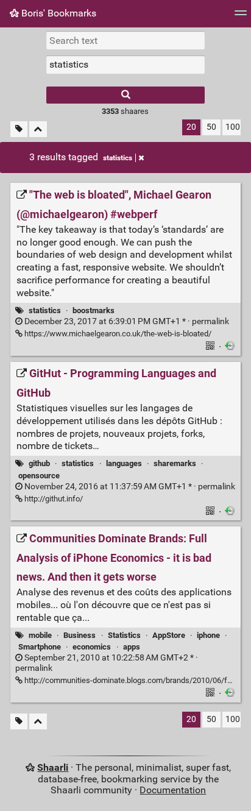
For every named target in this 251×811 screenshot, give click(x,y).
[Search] (125, 95)
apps (131, 646)
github (39, 463)
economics (91, 646)
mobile (40, 635)
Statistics (124, 635)
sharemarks (175, 463)
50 (211, 127)
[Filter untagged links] (18, 129)
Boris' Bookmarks (57, 13)
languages (124, 463)
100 (232, 127)
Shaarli (52, 767)
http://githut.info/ (53, 498)
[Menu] (240, 16)
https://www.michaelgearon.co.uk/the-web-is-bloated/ (117, 333)
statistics (117, 158)
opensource (39, 475)
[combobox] (125, 64)
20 (191, 127)
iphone (208, 635)
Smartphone (39, 646)
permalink (126, 321)
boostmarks (93, 310)
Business (79, 635)
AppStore (168, 635)
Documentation (173, 790)
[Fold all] (38, 129)
